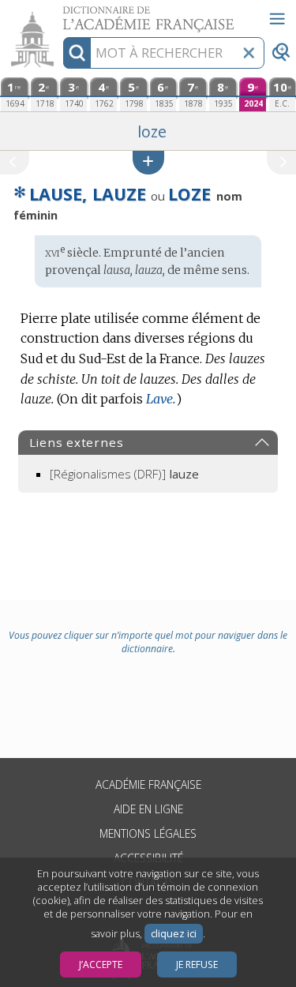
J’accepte (100, 964)
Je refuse (197, 964)
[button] (148, 162)
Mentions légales (148, 833)
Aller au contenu (61, 14)
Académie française (148, 784)
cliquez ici (174, 933)
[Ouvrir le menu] (277, 19)
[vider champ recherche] (248, 53)
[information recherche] (77, 53)
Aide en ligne (148, 808)
